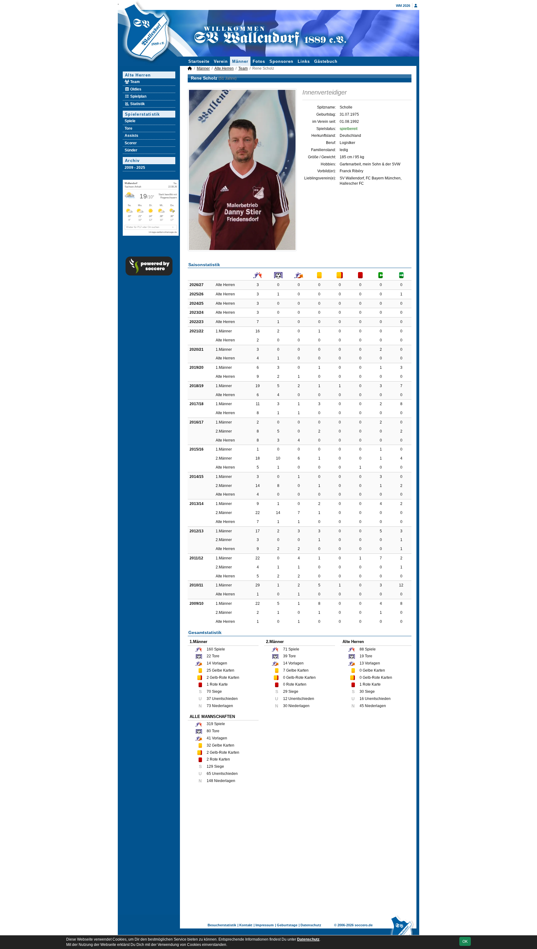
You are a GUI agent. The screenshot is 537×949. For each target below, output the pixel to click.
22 (257, 513)
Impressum (264, 925)
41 (209, 738)
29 (257, 585)
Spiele (130, 121)
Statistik (137, 104)
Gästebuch (325, 61)
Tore (128, 128)
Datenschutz (311, 925)
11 (258, 404)
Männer (240, 61)
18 (257, 458)
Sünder (131, 150)
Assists (131, 135)
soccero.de (364, 925)
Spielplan (137, 96)
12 (401, 585)
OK (465, 941)
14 (257, 486)
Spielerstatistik (142, 114)
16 (257, 331)
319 (210, 724)
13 (362, 663)
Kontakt (245, 925)
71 (285, 649)
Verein (221, 61)
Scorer (131, 143)
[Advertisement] (299, 853)
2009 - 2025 (135, 167)
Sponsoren (281, 61)
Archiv (132, 160)
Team (134, 82)
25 (209, 670)
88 (362, 649)
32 (209, 745)
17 (257, 531)
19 (257, 386)
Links (304, 61)
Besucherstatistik (222, 925)
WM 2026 (403, 5)
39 (285, 656)
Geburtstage (287, 925)
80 (209, 731)
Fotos (259, 61)
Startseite (198, 61)
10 (278, 458)
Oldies (135, 89)
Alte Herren (138, 75)
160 (210, 649)
